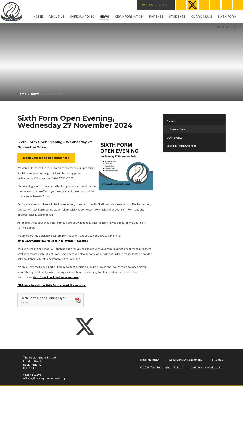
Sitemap (217, 359)
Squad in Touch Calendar (181, 145)
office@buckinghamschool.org (44, 378)
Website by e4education (207, 367)
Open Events (174, 137)
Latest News (53, 94)
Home (22, 94)
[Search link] (238, 5)
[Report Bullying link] (204, 5)
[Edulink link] (227, 5)
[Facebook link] (181, 5)
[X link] (192, 5)
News (35, 94)
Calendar (172, 121)
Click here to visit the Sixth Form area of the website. (51, 285)
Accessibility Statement (185, 359)
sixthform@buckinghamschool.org (56, 277)
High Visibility (150, 359)
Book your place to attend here (46, 158)
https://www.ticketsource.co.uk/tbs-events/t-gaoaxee (52, 240)
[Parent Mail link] (215, 5)
